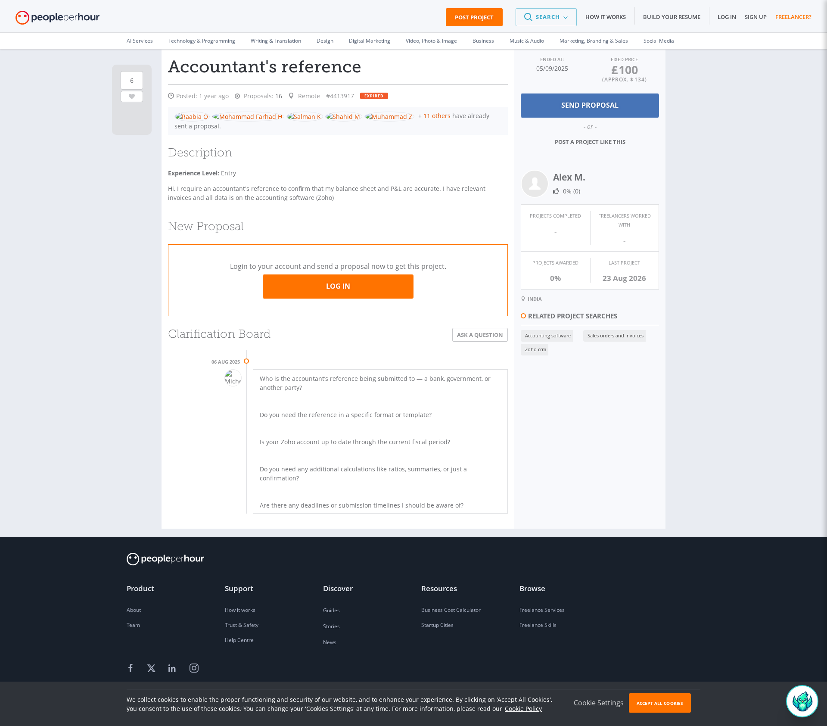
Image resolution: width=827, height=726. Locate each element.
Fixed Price (624, 59)
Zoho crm (535, 349)
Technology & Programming (201, 40)
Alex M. (569, 177)
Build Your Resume (671, 17)
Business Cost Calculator (451, 610)
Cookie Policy (523, 708)
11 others (437, 116)
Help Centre (239, 640)
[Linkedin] (173, 668)
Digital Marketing (369, 40)
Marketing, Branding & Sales (594, 40)
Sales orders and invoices (616, 335)
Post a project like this (590, 142)
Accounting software (548, 335)
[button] (546, 17)
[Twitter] (152, 668)
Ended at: (552, 59)
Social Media (659, 40)
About (134, 610)
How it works (605, 17)
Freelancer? (793, 17)
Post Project (474, 17)
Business (483, 40)
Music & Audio (527, 40)
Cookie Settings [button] (599, 702)
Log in (727, 17)
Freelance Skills (538, 625)
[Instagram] (193, 668)
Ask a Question (480, 335)
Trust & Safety (241, 625)
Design (325, 40)
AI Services (140, 40)
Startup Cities (437, 625)
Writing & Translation (276, 40)
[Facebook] (131, 668)
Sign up (756, 17)
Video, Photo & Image (431, 40)
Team (133, 625)
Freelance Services (542, 610)
